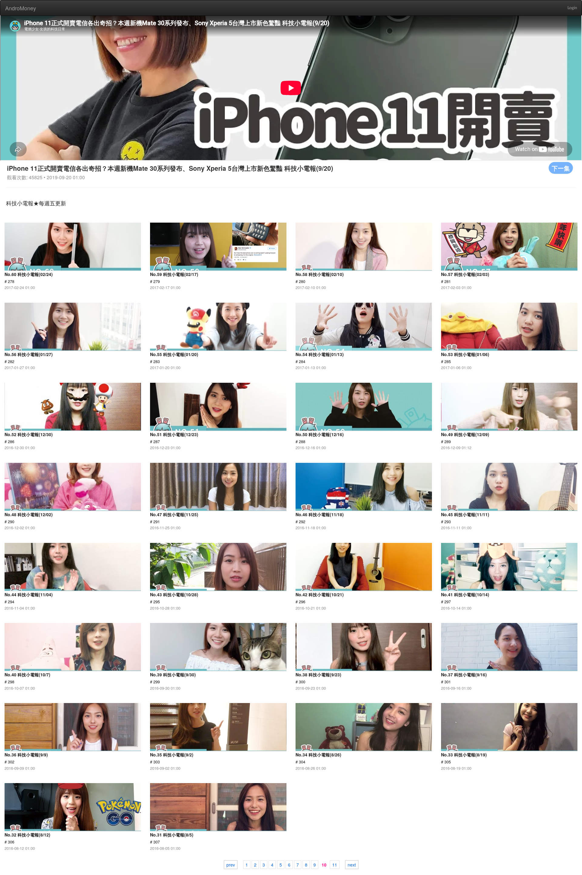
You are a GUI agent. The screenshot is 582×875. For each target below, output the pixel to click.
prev (230, 865)
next (352, 865)
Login (572, 8)
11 (334, 865)
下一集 (561, 167)
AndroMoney (20, 8)
